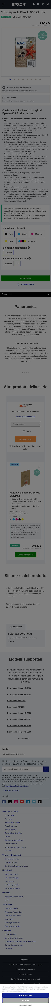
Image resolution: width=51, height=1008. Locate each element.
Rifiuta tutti (25, 1000)
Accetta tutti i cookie (25, 995)
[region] (25, 995)
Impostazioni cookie (25, 1005)
